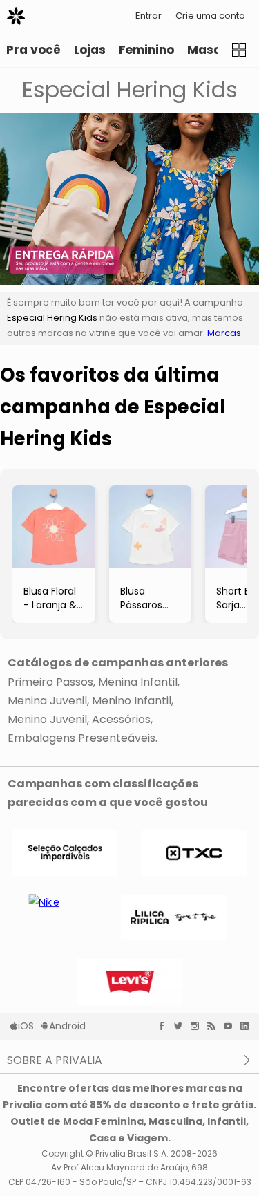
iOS (26, 1026)
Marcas (224, 332)
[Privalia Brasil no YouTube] (231, 1026)
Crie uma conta (210, 15)
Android (67, 1026)
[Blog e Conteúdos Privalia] (215, 1026)
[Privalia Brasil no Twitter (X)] (181, 1026)
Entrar (148, 15)
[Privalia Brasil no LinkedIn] (248, 1026)
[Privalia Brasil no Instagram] (198, 1026)
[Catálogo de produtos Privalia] (238, 49)
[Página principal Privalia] (16, 16)
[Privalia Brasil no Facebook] (165, 1026)
